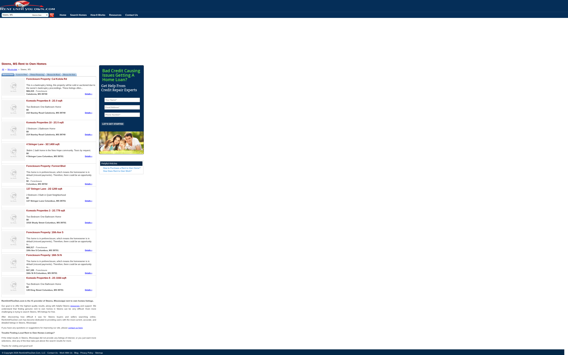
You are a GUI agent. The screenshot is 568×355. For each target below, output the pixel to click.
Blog (76, 353)
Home (63, 15)
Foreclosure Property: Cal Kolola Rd (46, 79)
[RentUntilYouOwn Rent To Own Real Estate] (27, 6)
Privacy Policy (86, 353)
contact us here (75, 328)
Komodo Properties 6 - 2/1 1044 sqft (46, 278)
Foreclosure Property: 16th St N (44, 255)
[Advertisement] (72, 40)
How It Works (98, 15)
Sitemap (99, 353)
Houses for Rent (53, 74)
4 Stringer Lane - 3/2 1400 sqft (42, 144)
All (3, 69)
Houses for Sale (69, 74)
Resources (115, 15)
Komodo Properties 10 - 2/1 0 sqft (45, 122)
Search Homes (78, 15)
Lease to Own (21, 74)
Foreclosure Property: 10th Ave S (44, 232)
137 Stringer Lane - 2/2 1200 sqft (44, 189)
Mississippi (12, 69)
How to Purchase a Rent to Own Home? (122, 168)
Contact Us (131, 15)
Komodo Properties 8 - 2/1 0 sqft (44, 100)
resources (75, 306)
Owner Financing (37, 74)
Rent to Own (8, 74)
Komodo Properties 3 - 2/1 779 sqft (45, 210)
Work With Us (66, 353)
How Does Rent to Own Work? (117, 171)
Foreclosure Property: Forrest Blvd (46, 166)
